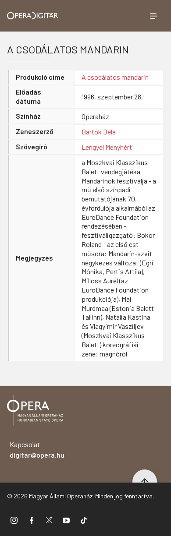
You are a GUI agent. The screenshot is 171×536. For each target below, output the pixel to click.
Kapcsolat (37, 449)
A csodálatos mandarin (115, 77)
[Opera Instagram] (14, 519)
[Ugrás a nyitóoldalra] (32, 16)
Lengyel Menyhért (107, 147)
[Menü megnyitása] (153, 15)
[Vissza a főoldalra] (35, 412)
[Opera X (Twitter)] (49, 519)
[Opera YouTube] (66, 519)
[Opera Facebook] (32, 519)
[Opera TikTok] (84, 519)
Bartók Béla (99, 131)
